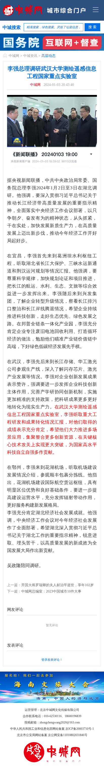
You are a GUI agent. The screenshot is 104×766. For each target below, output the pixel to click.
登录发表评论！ (52, 659)
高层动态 (48, 56)
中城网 (14, 56)
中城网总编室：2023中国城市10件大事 (51, 591)
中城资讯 (30, 56)
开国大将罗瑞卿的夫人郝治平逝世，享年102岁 (57, 585)
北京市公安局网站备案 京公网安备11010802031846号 (52, 735)
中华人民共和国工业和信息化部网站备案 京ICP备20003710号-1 (52, 728)
